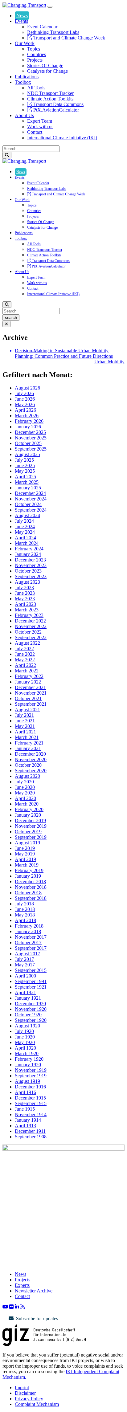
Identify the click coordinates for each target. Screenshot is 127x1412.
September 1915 (31, 1103)
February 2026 (29, 421)
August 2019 (27, 842)
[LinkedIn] (17, 1306)
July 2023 (24, 587)
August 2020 (27, 776)
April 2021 (25, 731)
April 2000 (25, 975)
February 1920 (29, 1059)
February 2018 (29, 925)
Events (21, 21)
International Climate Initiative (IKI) (62, 137)
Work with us (40, 126)
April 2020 (25, 798)
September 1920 (31, 1020)
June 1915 (25, 1109)
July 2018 (24, 903)
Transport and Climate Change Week (68, 37)
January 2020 (28, 815)
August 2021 (27, 709)
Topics (33, 48)
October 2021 (28, 698)
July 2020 (24, 781)
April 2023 (25, 604)
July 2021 (24, 715)
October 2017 (28, 942)
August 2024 (27, 515)
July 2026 (24, 393)
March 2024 (27, 543)
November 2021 (31, 693)
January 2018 (28, 931)
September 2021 (31, 704)
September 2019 (31, 837)
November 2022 (31, 626)
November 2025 (31, 437)
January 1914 (28, 1120)
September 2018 (31, 898)
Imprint (22, 1387)
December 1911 (30, 1131)
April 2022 (25, 665)
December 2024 (30, 493)
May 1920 (25, 1042)
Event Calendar (42, 26)
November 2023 (31, 565)
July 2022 (24, 648)
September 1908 (31, 1136)
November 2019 (31, 826)
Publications (27, 76)
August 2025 (27, 454)
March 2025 (27, 482)
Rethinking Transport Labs (53, 32)
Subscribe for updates (37, 1318)
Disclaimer (25, 1393)
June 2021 (25, 720)
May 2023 (25, 598)
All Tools (36, 87)
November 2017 (31, 937)
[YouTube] (5, 1306)
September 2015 (31, 970)
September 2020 (31, 770)
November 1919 (31, 1070)
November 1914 (31, 1114)
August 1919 (27, 1081)
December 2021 (30, 687)
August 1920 (27, 1025)
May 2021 (25, 726)
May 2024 (25, 532)
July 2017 (24, 959)
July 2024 (24, 521)
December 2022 (30, 620)
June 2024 (25, 526)
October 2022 (28, 632)
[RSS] (22, 1306)
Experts (22, 1285)
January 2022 (28, 681)
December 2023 (30, 559)
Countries (36, 54)
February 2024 (29, 548)
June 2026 (25, 399)
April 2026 (25, 410)
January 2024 (28, 554)
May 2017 (25, 964)
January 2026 (28, 426)
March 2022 (27, 670)
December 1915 (30, 1097)
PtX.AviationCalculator (55, 109)
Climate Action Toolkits (50, 98)
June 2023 (25, 593)
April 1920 (25, 1048)
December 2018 (30, 881)
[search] (6, 155)
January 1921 (28, 998)
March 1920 (27, 1053)
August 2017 (27, 953)
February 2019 (29, 870)
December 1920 (30, 1003)
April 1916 (25, 1092)
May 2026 (25, 404)
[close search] (6, 324)
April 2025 (25, 476)
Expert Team (39, 121)
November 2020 (31, 759)
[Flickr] (11, 1306)
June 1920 (25, 1036)
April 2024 (25, 537)
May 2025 (25, 471)
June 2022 (25, 654)
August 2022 (27, 643)
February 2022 (29, 676)
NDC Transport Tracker (50, 93)
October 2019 (28, 831)
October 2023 (28, 570)
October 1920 (28, 1014)
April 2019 (25, 859)
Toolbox (23, 82)
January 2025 (28, 487)
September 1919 (31, 1075)
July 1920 (24, 1031)
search (11, 317)
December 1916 (30, 1086)
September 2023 (31, 576)
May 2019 (25, 853)
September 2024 (31, 509)
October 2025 (28, 443)
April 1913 (25, 1125)
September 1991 (31, 981)
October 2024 (28, 504)
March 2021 (27, 737)
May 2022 (25, 659)
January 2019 (28, 876)
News (22, 15)
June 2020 (25, 787)
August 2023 (27, 582)
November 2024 (31, 498)
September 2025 (31, 448)
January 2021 (28, 748)
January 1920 (28, 1064)
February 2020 (29, 809)
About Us (24, 115)
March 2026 (27, 415)
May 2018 (25, 914)
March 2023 (27, 609)
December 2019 (30, 820)
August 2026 (27, 387)
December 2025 (30, 432)
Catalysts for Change (47, 71)
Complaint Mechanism (37, 1404)
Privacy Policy (29, 1398)
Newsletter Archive (33, 1290)
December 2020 (30, 754)
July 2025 (24, 460)
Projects (35, 60)
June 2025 (25, 465)
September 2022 (31, 637)
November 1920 (31, 1009)
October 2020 (28, 765)
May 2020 (25, 792)
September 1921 (31, 987)
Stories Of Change (45, 65)
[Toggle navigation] (49, 7)
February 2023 (29, 615)
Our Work (25, 43)
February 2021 (29, 742)
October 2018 (28, 892)
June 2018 (25, 909)
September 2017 (31, 948)
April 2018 (25, 920)
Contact (34, 132)
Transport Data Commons (58, 104)
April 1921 (25, 992)
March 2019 (27, 864)
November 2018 (31, 887)
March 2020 (27, 803)
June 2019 (25, 848)
